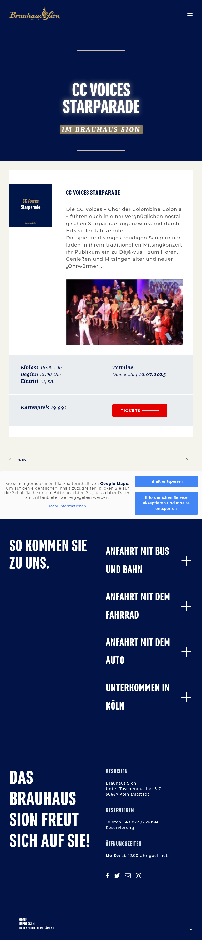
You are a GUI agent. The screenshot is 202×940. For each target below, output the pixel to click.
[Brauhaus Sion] (34, 13)
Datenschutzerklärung (37, 928)
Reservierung (120, 827)
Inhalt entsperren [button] (166, 481)
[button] (190, 13)
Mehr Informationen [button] (67, 506)
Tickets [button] (131, 410)
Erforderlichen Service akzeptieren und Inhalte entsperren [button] (166, 503)
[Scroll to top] (191, 929)
